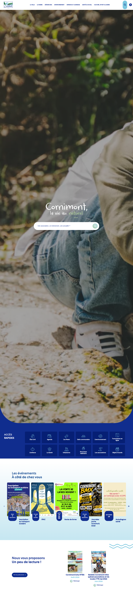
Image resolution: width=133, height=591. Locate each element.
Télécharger (76, 581)
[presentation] (4, 506)
